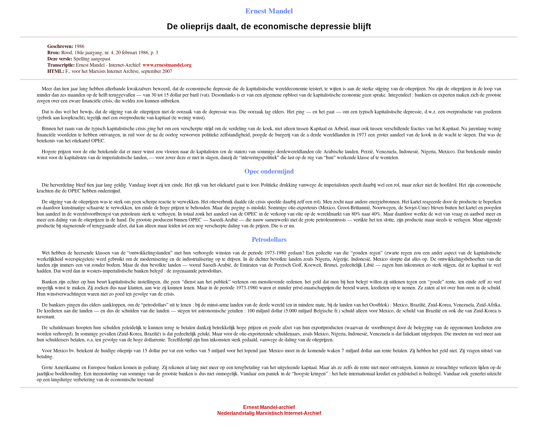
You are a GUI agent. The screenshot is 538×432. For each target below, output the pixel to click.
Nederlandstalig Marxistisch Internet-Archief (269, 413)
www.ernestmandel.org (167, 64)
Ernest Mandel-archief (269, 407)
